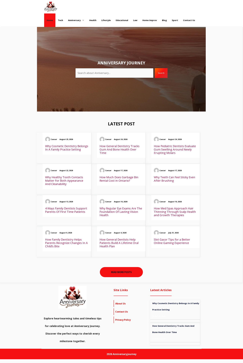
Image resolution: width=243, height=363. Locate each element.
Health (92, 20)
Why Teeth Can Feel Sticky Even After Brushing (174, 178)
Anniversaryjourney (124, 354)
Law (135, 20)
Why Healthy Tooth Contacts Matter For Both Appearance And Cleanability (64, 180)
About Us (120, 303)
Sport (175, 20)
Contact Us (189, 20)
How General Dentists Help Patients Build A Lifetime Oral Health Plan (119, 243)
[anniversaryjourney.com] (50, 6)
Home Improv (149, 20)
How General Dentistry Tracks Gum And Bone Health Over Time (120, 149)
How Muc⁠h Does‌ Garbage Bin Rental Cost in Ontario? (119, 178)
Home (50, 20)
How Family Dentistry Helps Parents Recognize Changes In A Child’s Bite (66, 243)
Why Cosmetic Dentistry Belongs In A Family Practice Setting (66, 147)
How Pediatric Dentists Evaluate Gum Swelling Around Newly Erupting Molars (175, 149)
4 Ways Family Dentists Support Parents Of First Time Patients (66, 210)
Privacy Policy (123, 319)
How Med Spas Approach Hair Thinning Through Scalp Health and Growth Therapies (175, 211)
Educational (122, 20)
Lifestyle (106, 20)
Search (161, 73)
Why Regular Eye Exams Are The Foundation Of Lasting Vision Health (121, 211)
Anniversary (74, 20)
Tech (60, 20)
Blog (164, 20)
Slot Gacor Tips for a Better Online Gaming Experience (172, 241)
